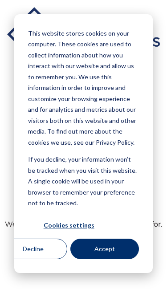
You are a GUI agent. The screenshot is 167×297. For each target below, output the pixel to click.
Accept (104, 248)
